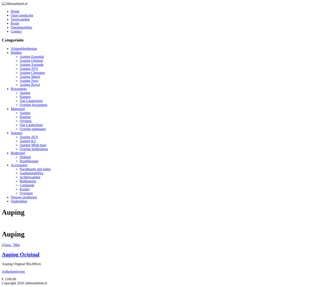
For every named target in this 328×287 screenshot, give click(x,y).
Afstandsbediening (24, 48)
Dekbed (25, 157)
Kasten (24, 189)
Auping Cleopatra (32, 73)
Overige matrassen (33, 129)
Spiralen (16, 133)
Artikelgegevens (13, 271)
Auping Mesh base (33, 145)
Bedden (16, 52)
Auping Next (29, 81)
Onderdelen (19, 201)
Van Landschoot (31, 101)
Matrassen (18, 109)
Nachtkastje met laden (35, 169)
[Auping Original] (11, 245)
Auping (25, 93)
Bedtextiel (18, 153)
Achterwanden (30, 177)
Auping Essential (32, 56)
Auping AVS (29, 69)
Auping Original (31, 60)
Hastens (25, 97)
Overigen (26, 193)
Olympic (26, 121)
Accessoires (19, 165)
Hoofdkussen (29, 161)
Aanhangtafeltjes (31, 173)
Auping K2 (28, 141)
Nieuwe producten (24, 197)
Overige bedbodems (34, 149)
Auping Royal (30, 85)
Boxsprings (19, 89)
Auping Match (30, 77)
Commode (27, 185)
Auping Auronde (32, 65)
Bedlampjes (28, 181)
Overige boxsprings (33, 105)
